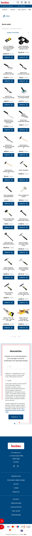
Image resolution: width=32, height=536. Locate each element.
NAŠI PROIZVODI (16, 476)
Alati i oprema (22, 9)
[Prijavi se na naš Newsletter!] (2, 521)
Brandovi (6, 29)
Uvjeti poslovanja (16, 503)
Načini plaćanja (16, 515)
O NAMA (16, 488)
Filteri (8, 16)
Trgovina (12, 9)
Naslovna (4, 9)
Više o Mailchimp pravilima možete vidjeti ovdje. (15, 410)
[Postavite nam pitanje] (2, 527)
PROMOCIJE (16, 492)
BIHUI (6, 32)
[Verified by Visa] (22, 530)
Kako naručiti (16, 511)
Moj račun (16, 499)
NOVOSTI (16, 484)
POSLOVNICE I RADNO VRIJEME (16, 480)
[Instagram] (18, 466)
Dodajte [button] (7, 57)
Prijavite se (14, 417)
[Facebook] (14, 466)
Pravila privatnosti (16, 507)
